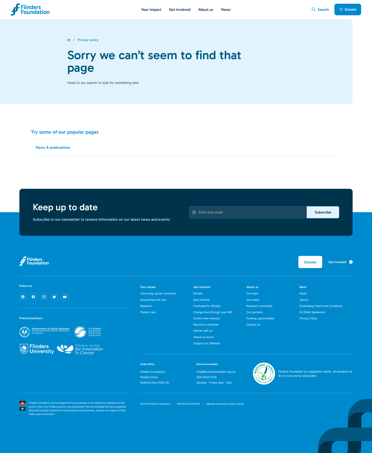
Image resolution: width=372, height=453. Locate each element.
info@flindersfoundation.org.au (215, 371)
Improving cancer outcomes (158, 293)
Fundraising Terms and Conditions (321, 306)
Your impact (148, 287)
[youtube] (64, 296)
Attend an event (203, 337)
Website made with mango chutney (225, 403)
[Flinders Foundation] (30, 9)
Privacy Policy (308, 318)
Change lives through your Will (212, 312)
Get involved (201, 287)
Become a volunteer (206, 324)
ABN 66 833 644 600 (188, 403)
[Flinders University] (36, 349)
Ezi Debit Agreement (313, 312)
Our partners (254, 312)
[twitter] (54, 296)
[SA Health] (60, 332)
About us (252, 287)
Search (304, 299)
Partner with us (202, 330)
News (226, 9)
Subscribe (323, 212)
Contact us (253, 324)
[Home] (68, 40)
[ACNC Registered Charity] (264, 384)
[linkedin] (22, 296)
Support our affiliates (206, 343)
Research (146, 306)
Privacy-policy (88, 40)
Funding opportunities (260, 318)
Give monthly (201, 299)
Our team (252, 293)
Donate (350, 9)
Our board (252, 299)
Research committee (259, 306)
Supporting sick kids (153, 299)
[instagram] (43, 296)
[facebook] (33, 296)
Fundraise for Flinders (207, 306)
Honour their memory (206, 318)
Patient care (148, 312)
